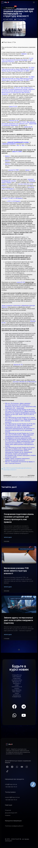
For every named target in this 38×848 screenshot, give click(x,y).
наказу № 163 (21, 282)
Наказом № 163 (13, 120)
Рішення (8, 810)
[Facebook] (14, 706)
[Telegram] (23, 706)
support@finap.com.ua (12, 797)
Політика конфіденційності (14, 826)
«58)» (22, 145)
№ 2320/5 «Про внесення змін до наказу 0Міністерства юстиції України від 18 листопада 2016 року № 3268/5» (18, 69)
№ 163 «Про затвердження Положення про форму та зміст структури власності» (17, 60)
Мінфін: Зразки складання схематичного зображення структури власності (17, 459)
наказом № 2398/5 (13, 170)
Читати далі (7, 537)
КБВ (7, 468)
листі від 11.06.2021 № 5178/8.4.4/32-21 (24, 381)
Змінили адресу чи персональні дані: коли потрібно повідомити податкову (18, 620)
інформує (24, 54)
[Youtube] (23, 715)
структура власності (9, 470)
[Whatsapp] (14, 715)
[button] (33, 2)
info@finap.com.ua (11, 784)
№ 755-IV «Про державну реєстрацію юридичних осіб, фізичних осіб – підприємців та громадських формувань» (19, 123)
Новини (7, 815)
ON (4, 468)
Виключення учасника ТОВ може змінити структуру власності (16, 570)
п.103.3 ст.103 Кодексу (13, 201)
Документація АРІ (11, 813)
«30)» (17, 145)
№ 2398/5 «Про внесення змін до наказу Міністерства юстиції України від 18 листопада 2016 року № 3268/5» (18, 78)
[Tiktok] (7, 771)
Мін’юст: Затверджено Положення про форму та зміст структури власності (19, 462)
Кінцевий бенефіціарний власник (20, 468)
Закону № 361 (13, 106)
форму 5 (28, 170)
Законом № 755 (18, 364)
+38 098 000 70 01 (11, 787)
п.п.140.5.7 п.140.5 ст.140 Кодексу (12, 198)
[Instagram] (26, 767)
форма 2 (7, 156)
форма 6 (7, 164)
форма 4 (7, 160)
